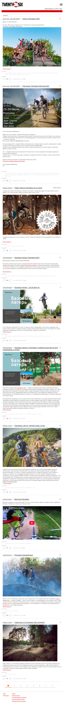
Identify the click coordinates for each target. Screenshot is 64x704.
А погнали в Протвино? (28, 73)
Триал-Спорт (14, 543)
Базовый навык (15, 336)
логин (61, 8)
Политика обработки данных (18, 699)
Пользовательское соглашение (19, 701)
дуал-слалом (8, 174)
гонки (45, 73)
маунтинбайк (11, 414)
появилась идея (21, 387)
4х (29, 74)
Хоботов (54, 275)
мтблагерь (30, 275)
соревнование (38, 174)
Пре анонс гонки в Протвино (12, 173)
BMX (9, 176)
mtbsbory (42, 336)
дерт (49, 173)
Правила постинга (16, 695)
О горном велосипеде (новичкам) (19, 697)
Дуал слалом (32, 173)
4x (58, 174)
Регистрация (6, 695)
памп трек (44, 173)
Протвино (19, 73)
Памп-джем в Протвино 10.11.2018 (28, 188)
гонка (32, 174)
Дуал (36, 73)
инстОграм (24, 275)
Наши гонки (7, 188)
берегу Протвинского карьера (28, 265)
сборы (26, 74)
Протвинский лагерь (16, 275)
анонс (21, 173)
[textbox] (32, 16)
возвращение (27, 174)
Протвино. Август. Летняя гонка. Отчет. (30, 426)
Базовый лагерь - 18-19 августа (27, 287)
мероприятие (46, 174)
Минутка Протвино (21, 499)
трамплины (55, 73)
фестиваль (53, 174)
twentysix (17, 414)
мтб (6, 414)
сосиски (19, 74)
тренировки (41, 73)
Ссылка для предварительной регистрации (14, 161)
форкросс (39, 173)
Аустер (41, 275)
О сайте (13, 693)
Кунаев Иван (28, 543)
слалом (22, 543)
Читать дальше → (7, 68)
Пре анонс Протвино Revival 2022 (35, 86)
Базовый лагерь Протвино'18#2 (27, 258)
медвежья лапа (47, 275)
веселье (14, 74)
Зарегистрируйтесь (49, 8)
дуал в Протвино (15, 610)
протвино (7, 246)
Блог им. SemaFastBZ (11, 19)
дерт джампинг (55, 173)
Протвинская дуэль (30, 487)
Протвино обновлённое (23, 555)
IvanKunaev (7, 499)
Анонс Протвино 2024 (31, 19)
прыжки (50, 73)
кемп (22, 74)
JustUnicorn (7, 555)
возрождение (19, 174)
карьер (14, 174)
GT (18, 543)
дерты (6, 74)
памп (10, 74)
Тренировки (7, 258)
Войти (4, 693)
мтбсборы (36, 275)
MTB (6, 176)
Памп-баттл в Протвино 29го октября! (30, 622)
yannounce (48, 336)
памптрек (12, 246)
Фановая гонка (19, 246)
